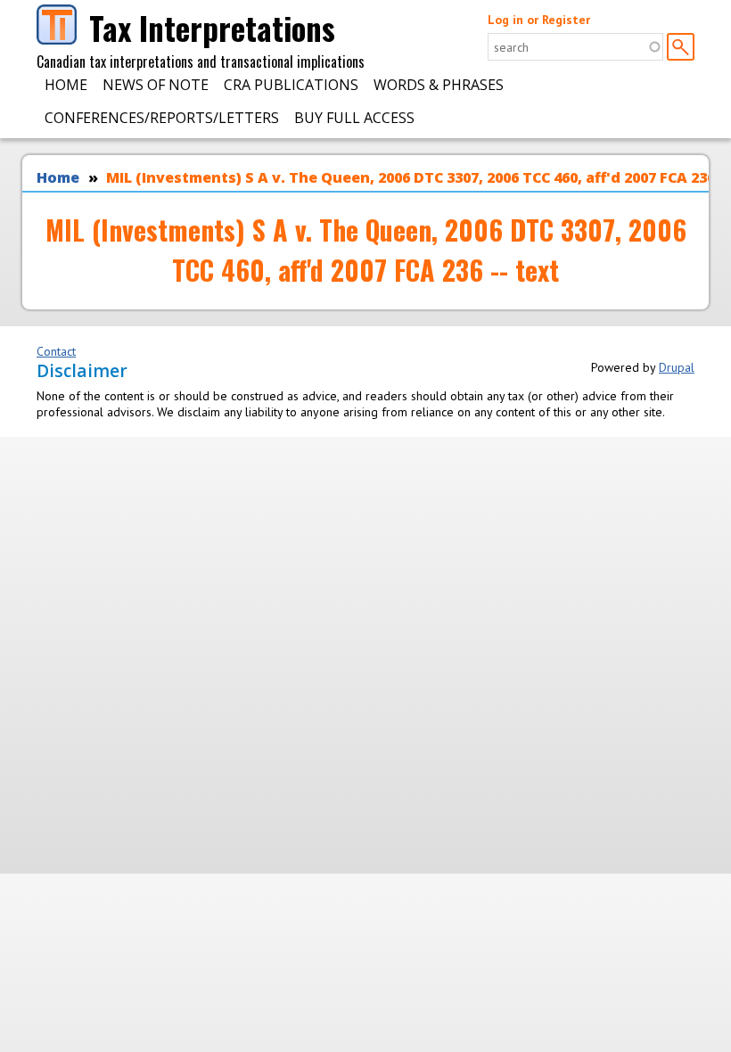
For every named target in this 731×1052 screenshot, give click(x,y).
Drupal (676, 367)
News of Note (156, 85)
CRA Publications (291, 85)
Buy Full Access (354, 117)
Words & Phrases (439, 85)
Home (66, 85)
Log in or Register (539, 20)
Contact (56, 351)
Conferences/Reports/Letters (162, 117)
